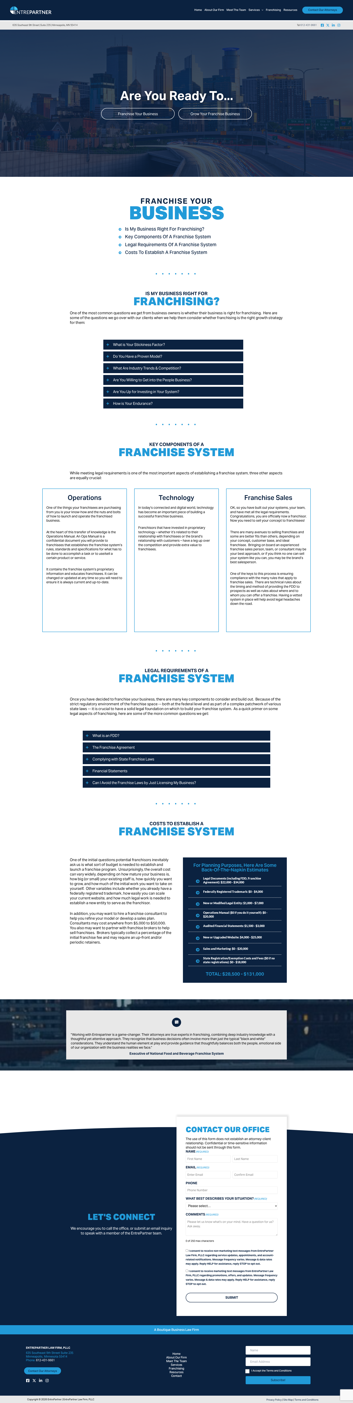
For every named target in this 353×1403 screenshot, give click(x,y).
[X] (327, 25)
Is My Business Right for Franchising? (164, 229)
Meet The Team (176, 1361)
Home (176, 1354)
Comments (202, 1214)
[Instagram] (338, 25)
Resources (176, 1372)
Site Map (288, 1399)
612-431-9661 (308, 25)
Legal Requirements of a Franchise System (170, 245)
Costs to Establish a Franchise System (166, 253)
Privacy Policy (274, 1399)
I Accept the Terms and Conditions (271, 1371)
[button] (261, 10)
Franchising (176, 1369)
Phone (191, 1183)
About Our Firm (176, 1358)
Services (176, 1365)
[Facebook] (322, 25)
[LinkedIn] (333, 25)
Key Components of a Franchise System (168, 237)
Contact (176, 1376)
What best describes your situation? (226, 1199)
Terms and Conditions (306, 1399)
